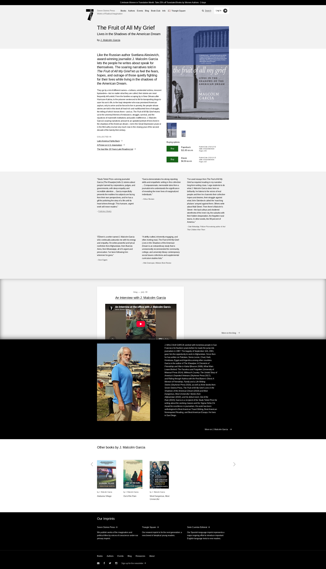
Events (140, 11)
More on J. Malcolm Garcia (216, 429)
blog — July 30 (140, 292)
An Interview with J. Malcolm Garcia (140, 298)
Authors (131, 11)
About (151, 556)
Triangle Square (149, 527)
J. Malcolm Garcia (110, 40)
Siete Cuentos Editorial (197, 527)
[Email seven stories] (98, 563)
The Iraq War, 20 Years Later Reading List (115, 149)
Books (100, 556)
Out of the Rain (129, 496)
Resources (140, 556)
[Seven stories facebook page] (104, 563)
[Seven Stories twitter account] (110, 563)
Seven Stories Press (106, 11)
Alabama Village (104, 496)
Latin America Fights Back (108, 141)
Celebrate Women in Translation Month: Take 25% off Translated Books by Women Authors (159, 2)
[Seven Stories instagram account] (116, 563)
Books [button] (123, 11)
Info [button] (163, 11)
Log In (218, 10)
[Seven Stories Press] (90, 15)
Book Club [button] (155, 11)
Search (208, 11)
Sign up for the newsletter (132, 563)
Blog (147, 11)
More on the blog (229, 333)
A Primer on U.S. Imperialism (109, 145)
